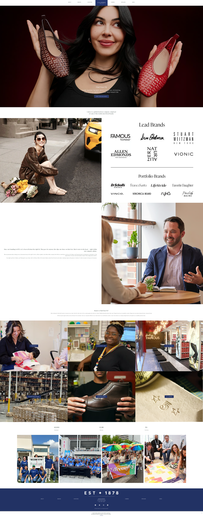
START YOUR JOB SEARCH (101, 96)
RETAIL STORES (169, 345)
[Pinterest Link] (99, 505)
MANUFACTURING (101, 396)
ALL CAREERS (169, 396)
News (133, 2)
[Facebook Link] (95, 505)
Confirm (101, 515)
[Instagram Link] (103, 505)
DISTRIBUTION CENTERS (33, 396)
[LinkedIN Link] (107, 505)
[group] (38, 459)
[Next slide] (184, 459)
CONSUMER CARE (101, 345)
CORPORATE (34, 345)
